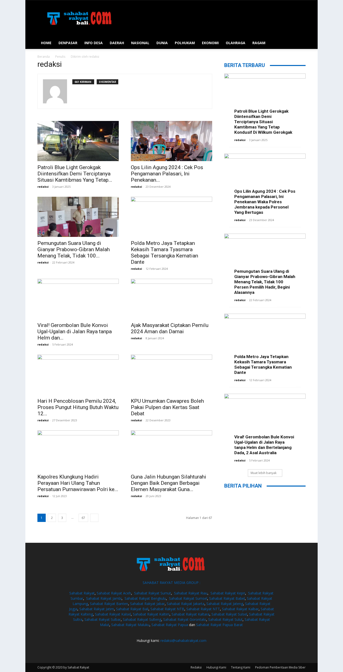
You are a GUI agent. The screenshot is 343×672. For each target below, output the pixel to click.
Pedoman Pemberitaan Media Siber (280, 667)
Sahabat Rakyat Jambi (104, 598)
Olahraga (235, 42)
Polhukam (185, 42)
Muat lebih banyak (263, 473)
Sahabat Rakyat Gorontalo (184, 619)
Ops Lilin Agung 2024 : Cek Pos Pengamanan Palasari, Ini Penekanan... (167, 173)
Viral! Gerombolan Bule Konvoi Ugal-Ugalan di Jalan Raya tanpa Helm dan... (74, 331)
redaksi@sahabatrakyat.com (183, 640)
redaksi (43, 186)
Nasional (140, 42)
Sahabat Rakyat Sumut (152, 593)
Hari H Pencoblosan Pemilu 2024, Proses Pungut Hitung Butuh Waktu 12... (78, 407)
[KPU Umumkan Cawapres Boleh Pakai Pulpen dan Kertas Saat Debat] (171, 375)
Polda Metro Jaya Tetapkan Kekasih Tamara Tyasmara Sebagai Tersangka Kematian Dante (164, 252)
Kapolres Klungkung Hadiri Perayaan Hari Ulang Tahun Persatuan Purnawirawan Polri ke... (77, 483)
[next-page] (94, 518)
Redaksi (196, 667)
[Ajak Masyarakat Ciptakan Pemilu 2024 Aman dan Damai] (171, 299)
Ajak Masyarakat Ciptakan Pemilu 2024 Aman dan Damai (169, 328)
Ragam (258, 42)
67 (83, 518)
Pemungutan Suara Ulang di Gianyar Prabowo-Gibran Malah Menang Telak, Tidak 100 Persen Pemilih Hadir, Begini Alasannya (264, 282)
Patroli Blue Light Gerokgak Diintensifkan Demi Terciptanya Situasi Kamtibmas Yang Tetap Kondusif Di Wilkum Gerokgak (263, 122)
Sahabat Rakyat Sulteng (142, 619)
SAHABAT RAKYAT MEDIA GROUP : (171, 582)
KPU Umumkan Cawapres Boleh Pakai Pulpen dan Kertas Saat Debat (167, 407)
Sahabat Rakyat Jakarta (185, 603)
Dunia (162, 42)
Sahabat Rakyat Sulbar (102, 619)
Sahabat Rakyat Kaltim (151, 614)
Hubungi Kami (216, 667)
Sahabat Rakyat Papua (169, 624)
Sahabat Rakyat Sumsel (188, 598)
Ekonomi (210, 42)
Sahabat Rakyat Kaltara (190, 614)
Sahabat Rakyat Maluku (130, 624)
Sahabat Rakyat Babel (227, 598)
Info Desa (93, 42)
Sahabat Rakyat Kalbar (240, 609)
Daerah (117, 42)
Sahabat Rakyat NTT (203, 609)
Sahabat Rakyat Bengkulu (145, 598)
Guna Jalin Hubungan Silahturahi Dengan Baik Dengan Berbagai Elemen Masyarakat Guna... (168, 483)
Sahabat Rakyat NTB (167, 609)
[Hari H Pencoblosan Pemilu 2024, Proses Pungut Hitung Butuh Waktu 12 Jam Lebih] (78, 375)
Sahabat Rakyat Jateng (224, 603)
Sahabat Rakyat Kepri (227, 593)
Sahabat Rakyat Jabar (147, 603)
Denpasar (68, 42)
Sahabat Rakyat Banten (109, 603)
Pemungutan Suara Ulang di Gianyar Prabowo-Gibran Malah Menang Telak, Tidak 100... (73, 249)
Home (46, 42)
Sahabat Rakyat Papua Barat (219, 624)
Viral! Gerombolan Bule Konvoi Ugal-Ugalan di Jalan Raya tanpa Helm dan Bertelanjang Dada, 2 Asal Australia (264, 444)
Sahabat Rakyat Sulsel (229, 614)
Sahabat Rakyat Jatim (96, 609)
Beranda (43, 56)
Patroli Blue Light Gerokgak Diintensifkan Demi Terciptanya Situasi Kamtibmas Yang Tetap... (74, 173)
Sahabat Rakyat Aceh (114, 593)
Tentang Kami (240, 667)
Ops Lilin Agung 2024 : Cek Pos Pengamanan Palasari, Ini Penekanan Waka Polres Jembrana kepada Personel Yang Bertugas (264, 202)
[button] (300, 43)
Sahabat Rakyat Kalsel (113, 614)
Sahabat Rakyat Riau (190, 593)
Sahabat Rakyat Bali (132, 609)
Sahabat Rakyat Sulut (225, 619)
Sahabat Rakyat (82, 593)
